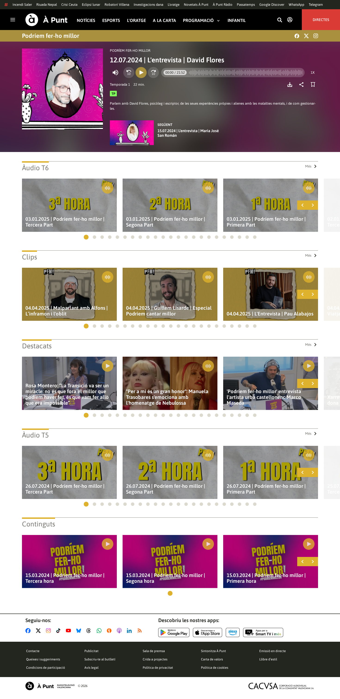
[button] (86, 237)
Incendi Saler (22, 4)
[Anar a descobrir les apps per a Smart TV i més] (263, 632)
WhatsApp (296, 4)
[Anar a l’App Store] (207, 632)
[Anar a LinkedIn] (130, 630)
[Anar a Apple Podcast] (120, 630)
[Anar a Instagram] (49, 630)
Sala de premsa (154, 651)
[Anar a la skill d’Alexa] (233, 632)
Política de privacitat (158, 667)
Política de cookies (214, 667)
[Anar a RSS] (140, 630)
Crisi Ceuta (69, 4)
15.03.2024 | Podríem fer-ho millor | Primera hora (266, 578)
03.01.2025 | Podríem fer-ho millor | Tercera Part (65, 222)
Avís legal (91, 667)
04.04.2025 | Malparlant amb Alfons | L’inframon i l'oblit (66, 311)
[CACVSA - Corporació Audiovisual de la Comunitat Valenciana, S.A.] (281, 686)
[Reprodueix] (141, 72)
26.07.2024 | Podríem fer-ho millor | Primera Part (266, 489)
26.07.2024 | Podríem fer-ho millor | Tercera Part (65, 489)
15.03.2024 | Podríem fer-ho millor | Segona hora (165, 578)
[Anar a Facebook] (28, 630)
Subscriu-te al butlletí (99, 659)
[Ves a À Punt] (46, 19)
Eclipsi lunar (91, 4)
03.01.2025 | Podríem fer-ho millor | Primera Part (266, 222)
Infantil (237, 20)
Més (308, 166)
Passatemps (246, 4)
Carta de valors (212, 659)
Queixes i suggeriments (43, 659)
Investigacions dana (148, 4)
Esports (111, 20)
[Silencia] (115, 72)
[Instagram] (315, 35)
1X (313, 72)
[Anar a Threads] (90, 630)
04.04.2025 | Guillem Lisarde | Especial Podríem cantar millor (169, 311)
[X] (306, 36)
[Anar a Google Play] (173, 632)
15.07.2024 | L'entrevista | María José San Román (188, 133)
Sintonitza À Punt (213, 651)
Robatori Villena (117, 4)
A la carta (164, 20)
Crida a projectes (155, 659)
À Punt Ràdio (222, 4)
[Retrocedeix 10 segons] (128, 72)
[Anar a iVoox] (110, 630)
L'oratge (173, 4)
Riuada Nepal (46, 4)
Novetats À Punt (196, 4)
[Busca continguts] (279, 20)
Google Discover (271, 4)
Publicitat (91, 651)
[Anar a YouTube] (69, 630)
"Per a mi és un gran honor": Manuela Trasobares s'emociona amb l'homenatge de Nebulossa (167, 397)
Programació (198, 20)
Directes (321, 20)
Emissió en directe (272, 651)
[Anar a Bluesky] (79, 630)
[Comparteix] (302, 84)
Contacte (33, 651)
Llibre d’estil (268, 659)
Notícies (86, 20)
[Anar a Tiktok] (59, 630)
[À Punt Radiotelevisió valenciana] (49, 686)
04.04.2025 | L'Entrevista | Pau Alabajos (270, 314)
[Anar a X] (39, 630)
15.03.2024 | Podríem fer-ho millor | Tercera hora (65, 578)
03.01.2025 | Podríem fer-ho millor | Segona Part (165, 222)
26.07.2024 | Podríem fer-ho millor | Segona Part (165, 489)
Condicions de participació (45, 667)
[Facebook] (296, 35)
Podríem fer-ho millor (50, 35)
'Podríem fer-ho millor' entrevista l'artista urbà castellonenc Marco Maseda (264, 397)
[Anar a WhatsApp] (100, 630)
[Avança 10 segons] (153, 72)
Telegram (316, 4)
